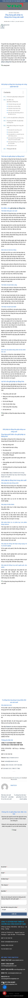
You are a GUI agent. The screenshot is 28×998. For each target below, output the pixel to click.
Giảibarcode (12, 145)
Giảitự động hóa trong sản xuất (15, 126)
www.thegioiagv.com (19, 969)
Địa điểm (4, 891)
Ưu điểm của (10, 99)
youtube (17, 993)
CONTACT (11, 993)
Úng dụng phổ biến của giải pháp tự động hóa (15, 121)
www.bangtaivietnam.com (15, 973)
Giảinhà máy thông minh (15, 130)
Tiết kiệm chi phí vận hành (14, 110)
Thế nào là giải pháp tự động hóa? (15, 96)
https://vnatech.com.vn (12, 757)
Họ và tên (4, 867)
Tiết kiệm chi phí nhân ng (14, 108)
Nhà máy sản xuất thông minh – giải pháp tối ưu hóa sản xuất (7, 797)
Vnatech (22, 21)
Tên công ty (4, 885)
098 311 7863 (16, 768)
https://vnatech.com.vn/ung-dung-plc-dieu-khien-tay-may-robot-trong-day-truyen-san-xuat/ (13, 474)
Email (3, 873)
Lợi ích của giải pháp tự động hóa (15, 117)
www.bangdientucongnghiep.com (10, 978)
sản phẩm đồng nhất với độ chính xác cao (15, 113)
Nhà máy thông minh (14, 12)
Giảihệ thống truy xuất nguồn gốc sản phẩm (16, 142)
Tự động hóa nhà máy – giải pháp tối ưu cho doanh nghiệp (20, 797)
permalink (15, 779)
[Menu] (2, 6)
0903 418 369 (10, 765)
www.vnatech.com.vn (17, 960)
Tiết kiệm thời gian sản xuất (14, 104)
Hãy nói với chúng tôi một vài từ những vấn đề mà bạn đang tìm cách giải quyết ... (13, 898)
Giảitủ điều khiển (13, 132)
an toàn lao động (14, 106)
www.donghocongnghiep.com (9, 984)
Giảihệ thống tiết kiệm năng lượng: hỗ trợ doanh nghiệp (15, 138)
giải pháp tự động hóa (12, 101)
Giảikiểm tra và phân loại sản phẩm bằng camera (16, 135)
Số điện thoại (5, 879)
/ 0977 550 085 (18, 765)
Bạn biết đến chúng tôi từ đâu (9, 907)
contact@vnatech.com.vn (11, 761)
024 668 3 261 (7, 768)
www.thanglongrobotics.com (8, 966)
